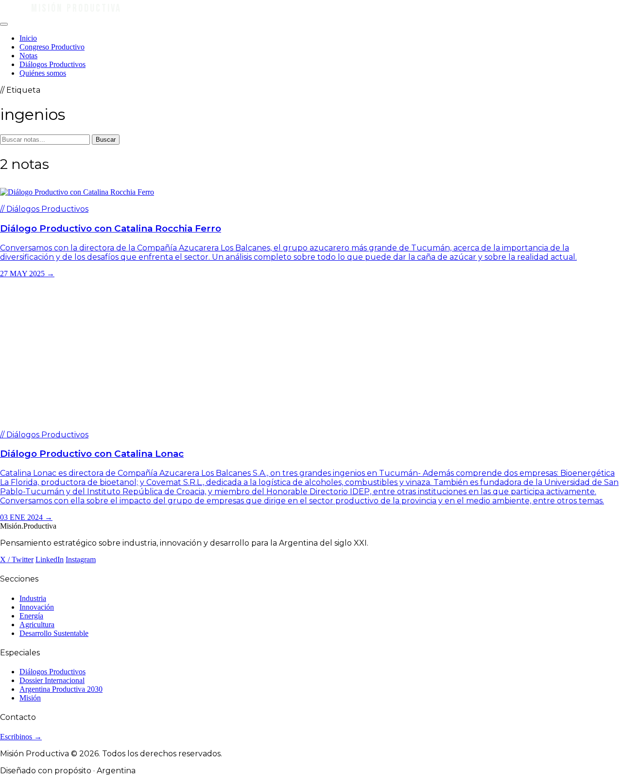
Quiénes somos (42, 73)
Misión (30, 698)
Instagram (81, 559)
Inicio (28, 38)
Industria (32, 598)
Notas (28, 55)
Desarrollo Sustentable (53, 633)
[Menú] (4, 24)
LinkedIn (49, 559)
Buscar (106, 139)
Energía (31, 616)
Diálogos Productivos (52, 64)
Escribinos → (21, 737)
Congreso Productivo (52, 47)
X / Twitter (17, 559)
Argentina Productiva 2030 (61, 689)
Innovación (36, 607)
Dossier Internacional (52, 680)
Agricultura (36, 624)
